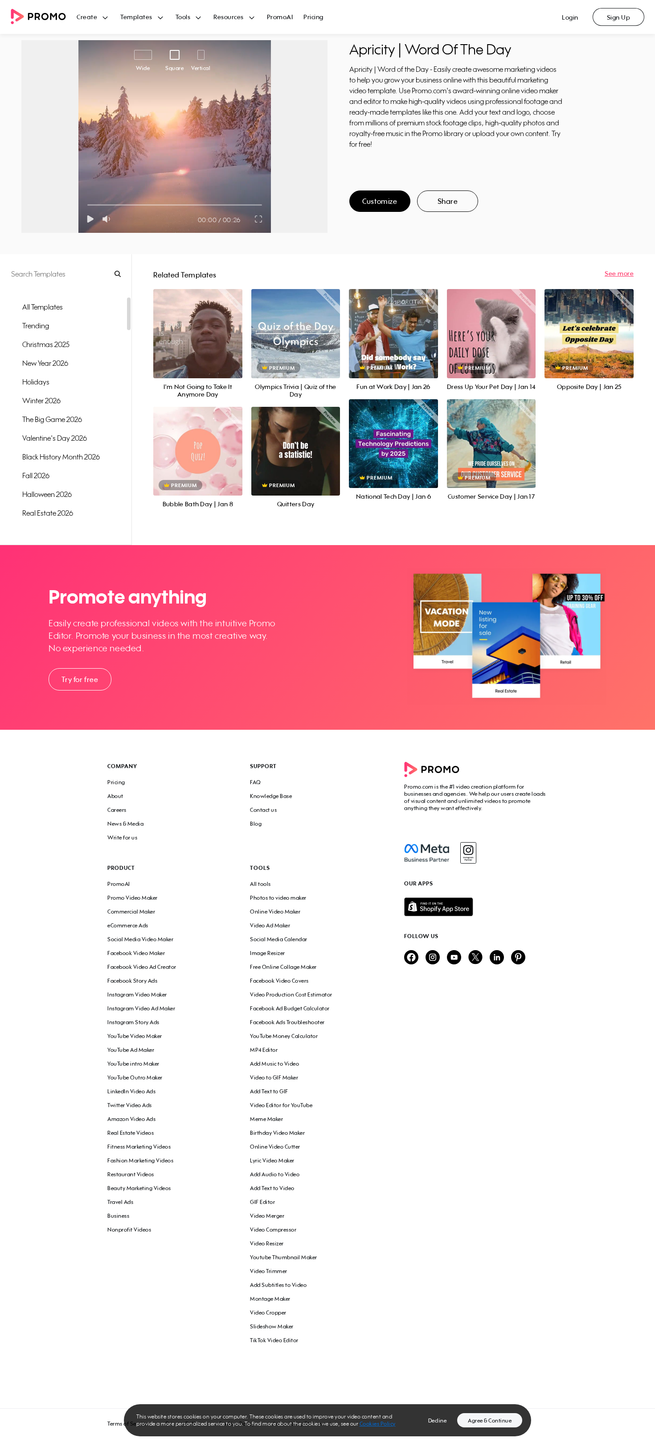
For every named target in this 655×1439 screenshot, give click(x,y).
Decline (437, 1420)
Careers (117, 809)
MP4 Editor (264, 1049)
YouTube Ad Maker (130, 1049)
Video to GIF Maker (274, 1077)
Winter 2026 (41, 400)
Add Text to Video (272, 1188)
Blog (256, 823)
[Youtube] (454, 958)
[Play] (90, 219)
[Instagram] (468, 853)
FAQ (255, 782)
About (115, 796)
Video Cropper (268, 1312)
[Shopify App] (476, 906)
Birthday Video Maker (277, 1132)
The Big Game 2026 (52, 419)
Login (570, 17)
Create (87, 17)
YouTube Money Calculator (284, 1036)
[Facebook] (426, 853)
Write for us (122, 837)
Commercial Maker (131, 911)
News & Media (125, 823)
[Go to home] (44, 17)
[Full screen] (259, 219)
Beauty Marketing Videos (139, 1188)
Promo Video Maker (132, 897)
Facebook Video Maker (136, 953)
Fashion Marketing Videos (140, 1160)
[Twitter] (475, 958)
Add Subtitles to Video (278, 1285)
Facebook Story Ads (132, 980)
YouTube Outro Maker (135, 1077)
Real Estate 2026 (47, 513)
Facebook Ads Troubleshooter (287, 1022)
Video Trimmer (268, 1271)
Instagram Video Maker (137, 994)
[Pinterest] (518, 958)
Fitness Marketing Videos (139, 1146)
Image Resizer (267, 953)
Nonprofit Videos (129, 1229)
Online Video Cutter (275, 1146)
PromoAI (280, 17)
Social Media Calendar (278, 939)
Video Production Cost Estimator (291, 994)
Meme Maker (266, 1119)
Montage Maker (270, 1298)
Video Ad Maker (270, 925)
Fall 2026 (35, 475)
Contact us (263, 809)
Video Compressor (273, 1229)
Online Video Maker (275, 911)
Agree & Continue (490, 1420)
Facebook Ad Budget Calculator (290, 1008)
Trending (35, 325)
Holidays (35, 381)
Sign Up (618, 17)
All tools (260, 884)
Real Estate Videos (130, 1132)
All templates (42, 306)
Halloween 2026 (47, 494)
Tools (183, 17)
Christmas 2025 (46, 344)
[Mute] (108, 219)
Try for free (79, 679)
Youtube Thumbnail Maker (283, 1257)
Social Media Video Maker (140, 939)
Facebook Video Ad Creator (141, 966)
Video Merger (267, 1215)
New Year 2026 (45, 363)
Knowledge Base (271, 796)
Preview (197, 323)
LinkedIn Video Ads (131, 1091)
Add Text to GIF (269, 1091)
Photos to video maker (278, 897)
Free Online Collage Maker (283, 966)
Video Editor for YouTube (281, 1105)
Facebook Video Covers (279, 980)
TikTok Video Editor (274, 1340)
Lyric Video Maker (272, 1160)
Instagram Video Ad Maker (141, 1008)
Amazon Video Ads (131, 1119)
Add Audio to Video (274, 1174)
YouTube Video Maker (134, 1036)
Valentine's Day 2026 (54, 438)
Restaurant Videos (130, 1174)
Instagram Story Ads (133, 1022)
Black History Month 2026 (61, 456)
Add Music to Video (274, 1063)
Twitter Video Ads (129, 1105)
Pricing (313, 17)
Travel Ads (120, 1202)
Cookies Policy (378, 1423)
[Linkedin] (497, 958)
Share (448, 201)
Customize (379, 201)
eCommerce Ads (127, 925)
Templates (136, 17)
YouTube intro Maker (133, 1063)
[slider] (87, 205)
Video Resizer (267, 1243)
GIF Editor (262, 1202)
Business (118, 1215)
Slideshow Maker (272, 1326)
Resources (228, 17)
